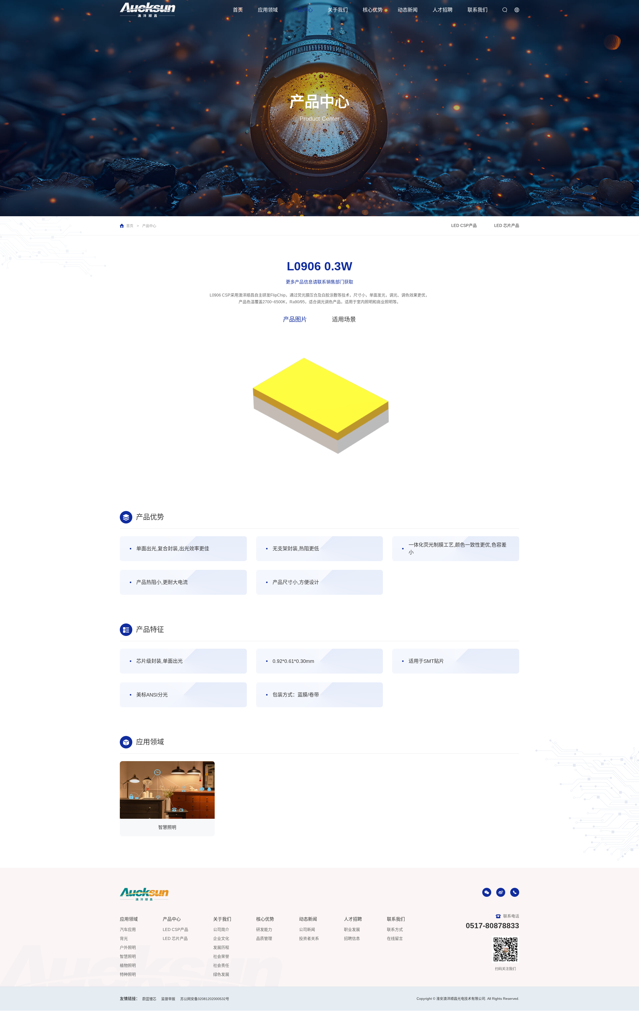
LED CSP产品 (464, 225)
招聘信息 (352, 938)
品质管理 (264, 938)
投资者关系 (309, 938)
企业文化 (221, 938)
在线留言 (395, 938)
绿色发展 (221, 974)
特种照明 (128, 974)
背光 (124, 938)
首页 (238, 10)
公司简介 (221, 929)
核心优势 (373, 10)
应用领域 (268, 10)
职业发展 (352, 929)
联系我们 (477, 10)
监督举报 (168, 999)
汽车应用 (128, 929)
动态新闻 (408, 10)
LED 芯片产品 (506, 225)
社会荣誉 (221, 956)
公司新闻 (307, 929)
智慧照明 (128, 956)
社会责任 (221, 965)
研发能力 (264, 929)
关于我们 (338, 10)
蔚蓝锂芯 (149, 999)
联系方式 (395, 929)
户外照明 (128, 947)
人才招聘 (443, 10)
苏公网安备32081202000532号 (204, 999)
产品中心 (303, 10)
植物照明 (128, 965)
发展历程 (221, 947)
